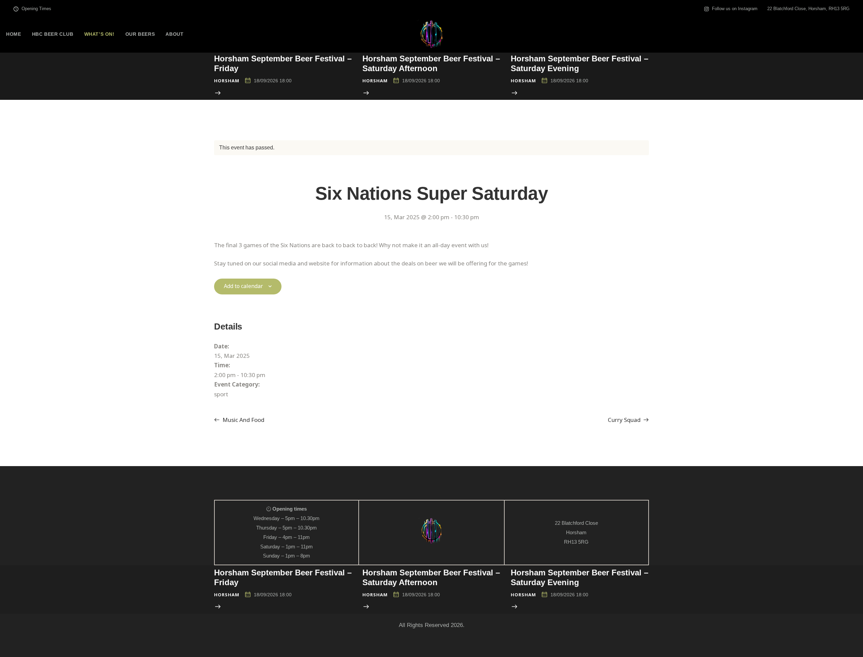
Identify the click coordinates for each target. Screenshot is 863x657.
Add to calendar (243, 286)
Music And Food (242, 420)
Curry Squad (625, 420)
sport (221, 394)
